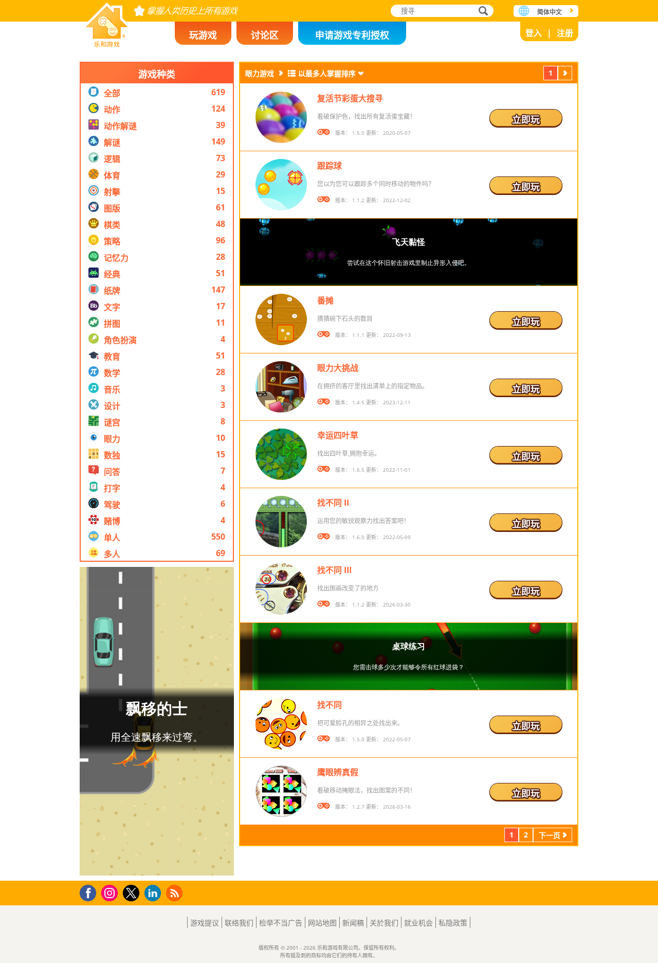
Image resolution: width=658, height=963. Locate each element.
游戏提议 (204, 923)
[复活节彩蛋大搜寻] (281, 117)
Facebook (90, 891)
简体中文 (549, 12)
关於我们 (384, 923)
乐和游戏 (107, 22)
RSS (175, 892)
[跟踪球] (281, 184)
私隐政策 (452, 923)
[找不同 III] (281, 589)
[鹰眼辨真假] (281, 791)
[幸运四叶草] (281, 454)
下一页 (565, 74)
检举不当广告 (280, 923)
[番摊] (281, 319)
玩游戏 (203, 35)
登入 (533, 33)
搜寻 (482, 12)
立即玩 (526, 119)
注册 (565, 33)
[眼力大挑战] (281, 387)
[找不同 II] (281, 521)
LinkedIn (154, 893)
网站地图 (322, 923)
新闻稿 (353, 923)
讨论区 (265, 35)
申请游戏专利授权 (352, 35)
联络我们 (239, 923)
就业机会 (418, 923)
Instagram (111, 892)
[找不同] (281, 724)
